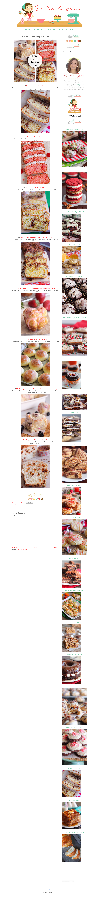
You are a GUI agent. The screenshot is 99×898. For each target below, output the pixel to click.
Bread (16, 504)
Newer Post (14, 547)
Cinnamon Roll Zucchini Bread (37, 188)
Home (27, 29)
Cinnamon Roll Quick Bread (36, 86)
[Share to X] (29, 503)
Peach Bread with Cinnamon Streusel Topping (36, 237)
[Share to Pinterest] (32, 503)
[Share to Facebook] (31, 503)
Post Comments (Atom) (23, 549)
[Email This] (27, 503)
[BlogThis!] (28, 503)
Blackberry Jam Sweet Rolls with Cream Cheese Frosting (36, 389)
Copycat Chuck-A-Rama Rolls (36, 339)
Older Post (56, 547)
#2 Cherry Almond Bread (35, 137)
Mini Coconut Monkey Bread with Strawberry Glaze (36, 288)
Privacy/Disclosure (66, 29)
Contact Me (50, 29)
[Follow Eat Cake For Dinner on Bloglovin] (68, 881)
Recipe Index (38, 29)
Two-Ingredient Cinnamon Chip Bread (36, 440)
